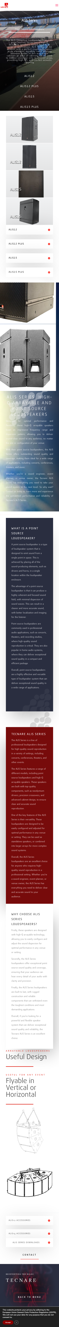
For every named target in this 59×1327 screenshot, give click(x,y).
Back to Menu (29, 1297)
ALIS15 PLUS (29, 107)
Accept (8, 1322)
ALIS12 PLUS (29, 86)
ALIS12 (29, 76)
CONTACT (29, 1255)
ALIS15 (29, 96)
